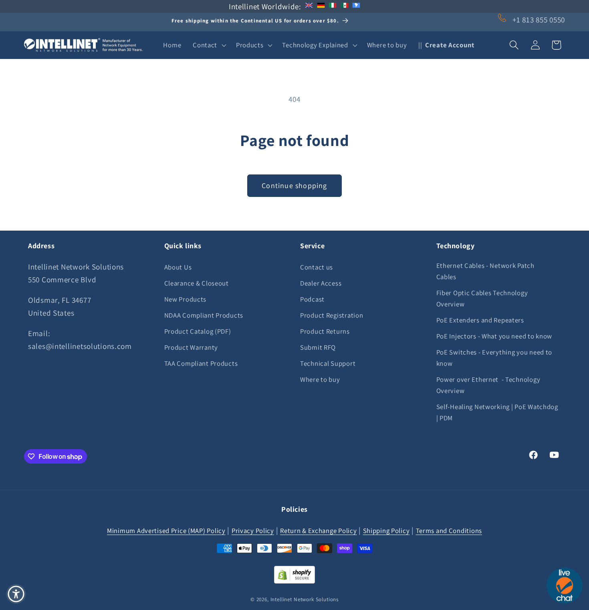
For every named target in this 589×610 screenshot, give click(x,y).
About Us (178, 266)
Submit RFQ (318, 346)
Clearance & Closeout (196, 282)
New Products (185, 298)
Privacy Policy (253, 530)
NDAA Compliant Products (204, 314)
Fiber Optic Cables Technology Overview (482, 298)
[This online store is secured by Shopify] (294, 581)
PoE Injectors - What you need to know (494, 335)
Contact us (316, 266)
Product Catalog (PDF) (197, 330)
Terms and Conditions (449, 530)
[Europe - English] (309, 6)
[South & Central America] (356, 6)
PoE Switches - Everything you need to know (494, 357)
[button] (208, 45)
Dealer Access (320, 282)
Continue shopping (294, 185)
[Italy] (333, 6)
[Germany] (321, 6)
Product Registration (331, 314)
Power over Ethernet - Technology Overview (488, 385)
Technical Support (327, 363)
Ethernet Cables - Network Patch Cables (485, 271)
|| (446, 45)
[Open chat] (565, 585)
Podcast (312, 298)
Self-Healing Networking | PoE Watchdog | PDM (497, 412)
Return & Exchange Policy (318, 530)
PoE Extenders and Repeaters (480, 319)
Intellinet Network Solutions (304, 599)
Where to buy (320, 379)
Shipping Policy (386, 530)
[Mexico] (345, 6)
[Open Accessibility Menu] (16, 594)
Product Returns (325, 330)
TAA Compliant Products (201, 363)
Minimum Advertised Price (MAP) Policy (166, 530)
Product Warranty (191, 346)
